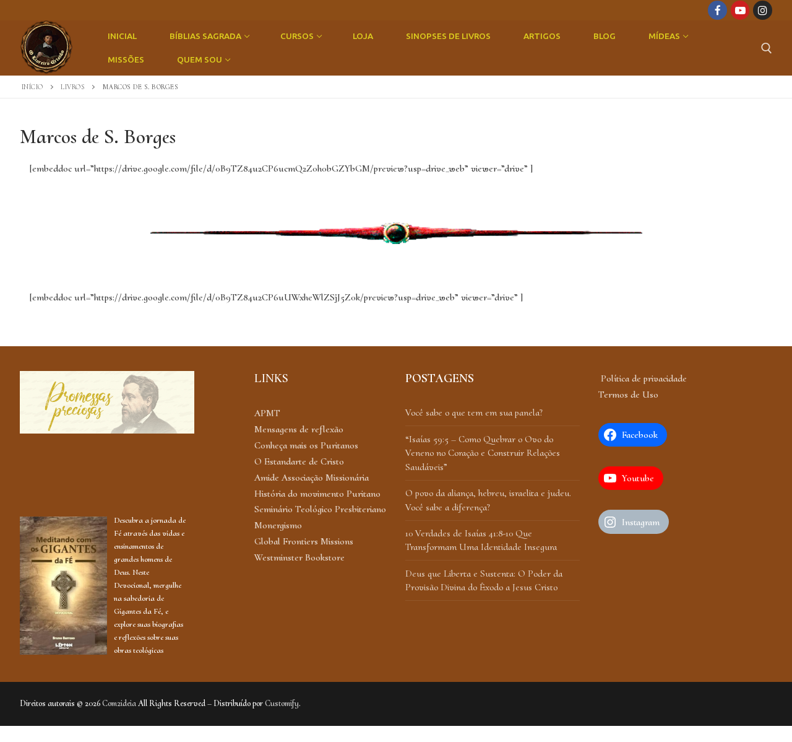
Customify (282, 703)
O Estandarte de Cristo (299, 461)
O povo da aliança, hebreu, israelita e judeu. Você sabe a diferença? (488, 500)
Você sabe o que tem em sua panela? (474, 412)
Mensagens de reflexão (298, 429)
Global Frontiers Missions (303, 541)
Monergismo (278, 525)
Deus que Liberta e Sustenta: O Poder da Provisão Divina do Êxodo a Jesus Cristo (483, 580)
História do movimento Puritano (317, 493)
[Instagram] (762, 10)
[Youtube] (740, 10)
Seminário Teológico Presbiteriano (320, 509)
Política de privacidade (642, 378)
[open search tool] (766, 48)
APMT (267, 413)
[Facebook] (717, 10)
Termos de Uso (628, 394)
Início (32, 86)
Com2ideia (119, 703)
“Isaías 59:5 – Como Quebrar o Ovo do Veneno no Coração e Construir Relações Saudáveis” (482, 453)
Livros (73, 86)
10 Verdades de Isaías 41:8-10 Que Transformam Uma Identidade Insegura (481, 540)
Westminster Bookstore (299, 557)
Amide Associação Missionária (311, 477)
